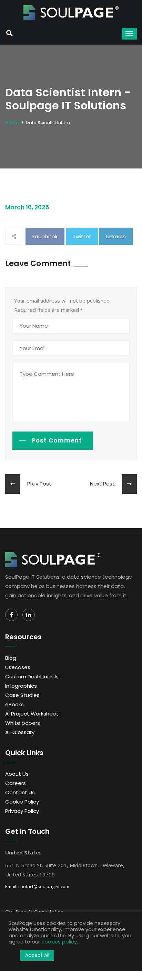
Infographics (21, 685)
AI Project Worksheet (32, 713)
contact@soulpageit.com (43, 886)
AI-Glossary (19, 732)
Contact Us (20, 792)
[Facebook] (11, 615)
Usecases (17, 667)
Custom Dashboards (32, 676)
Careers (15, 783)
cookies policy (59, 941)
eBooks (14, 704)
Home (12, 122)
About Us (17, 773)
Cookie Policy (22, 801)
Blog (10, 658)
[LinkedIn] (28, 615)
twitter (82, 236)
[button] (13, 955)
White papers (22, 723)
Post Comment (57, 440)
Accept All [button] (37, 955)
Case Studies (22, 695)
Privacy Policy (22, 811)
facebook (45, 236)
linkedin (116, 236)
